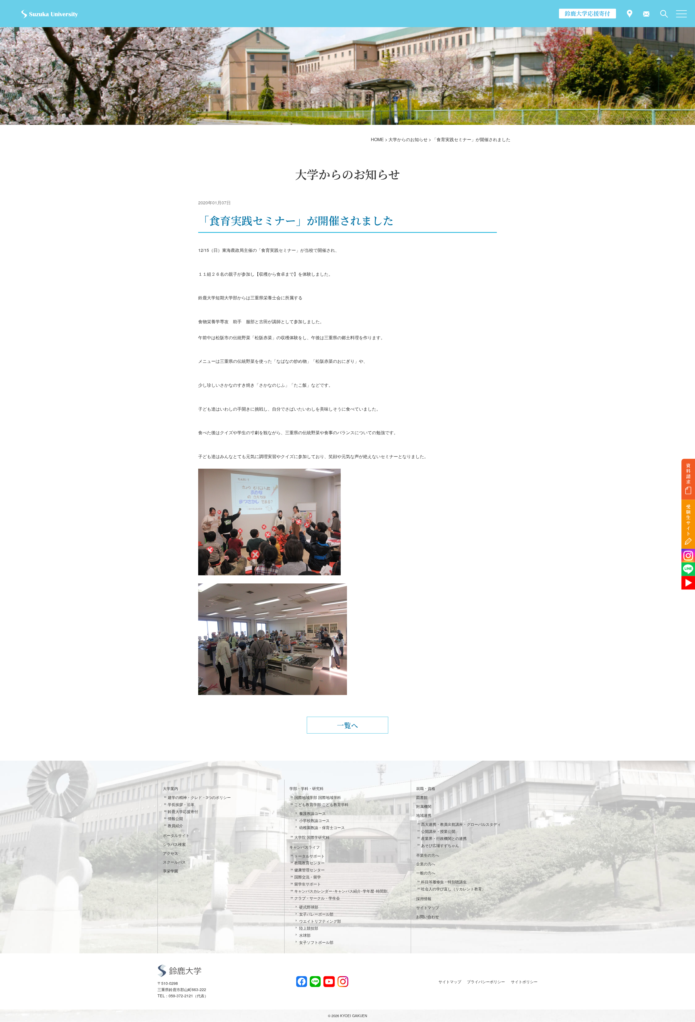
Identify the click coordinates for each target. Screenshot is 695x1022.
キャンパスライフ (304, 847)
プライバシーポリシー (486, 981)
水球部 (305, 935)
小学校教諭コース (314, 820)
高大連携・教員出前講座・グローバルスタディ (461, 824)
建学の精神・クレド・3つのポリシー (199, 797)
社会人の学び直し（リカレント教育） (453, 888)
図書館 (422, 797)
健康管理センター (309, 869)
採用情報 (423, 898)
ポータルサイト (176, 835)
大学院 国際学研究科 (312, 837)
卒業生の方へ (427, 855)
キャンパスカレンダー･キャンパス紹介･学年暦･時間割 (340, 891)
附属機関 (423, 806)
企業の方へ (425, 864)
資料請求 (688, 473)
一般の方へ (425, 872)
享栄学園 (170, 871)
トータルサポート (309, 856)
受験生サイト (688, 520)
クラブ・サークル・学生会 (317, 898)
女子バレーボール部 (316, 914)
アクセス (170, 853)
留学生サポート (307, 884)
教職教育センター (309, 862)
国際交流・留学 (307, 877)
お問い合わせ (427, 916)
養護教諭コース (312, 813)
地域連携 (423, 815)
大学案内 (170, 788)
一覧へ (347, 725)
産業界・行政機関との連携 (444, 838)
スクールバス (174, 862)
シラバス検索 (174, 844)
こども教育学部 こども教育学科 (321, 804)
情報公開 (175, 818)
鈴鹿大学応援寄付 (587, 13)
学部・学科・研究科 (306, 788)
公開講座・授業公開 (438, 831)
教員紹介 (175, 825)
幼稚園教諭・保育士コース (322, 827)
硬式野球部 (308, 907)
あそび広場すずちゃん (440, 845)
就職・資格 (425, 788)
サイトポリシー (524, 981)
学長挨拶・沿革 (181, 804)
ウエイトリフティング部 (320, 921)
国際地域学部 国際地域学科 (317, 797)
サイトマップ (427, 907)
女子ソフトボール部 (316, 942)
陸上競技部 (308, 928)
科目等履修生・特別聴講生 (444, 881)
